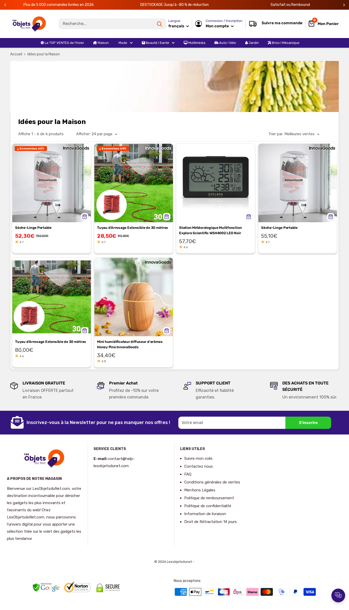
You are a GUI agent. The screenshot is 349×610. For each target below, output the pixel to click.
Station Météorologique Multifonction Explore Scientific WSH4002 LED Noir (210, 230)
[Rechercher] (159, 24)
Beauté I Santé (157, 43)
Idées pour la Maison (43, 54)
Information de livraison (205, 514)
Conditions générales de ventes (212, 482)
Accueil (16, 54)
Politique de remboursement (209, 498)
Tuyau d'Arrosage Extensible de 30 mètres (132, 228)
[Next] (344, 5)
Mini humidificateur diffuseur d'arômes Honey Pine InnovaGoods (130, 344)
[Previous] (5, 5)
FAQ (187, 474)
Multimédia (196, 43)
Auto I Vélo (227, 43)
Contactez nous (198, 466)
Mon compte (218, 26)
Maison (103, 43)
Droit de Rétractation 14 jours (210, 521)
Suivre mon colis (198, 458)
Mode (122, 43)
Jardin (253, 43)
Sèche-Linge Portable (33, 228)
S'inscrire (308, 422)
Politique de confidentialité (207, 506)
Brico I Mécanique (285, 43)
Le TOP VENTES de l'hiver (64, 43)
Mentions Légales (199, 490)
